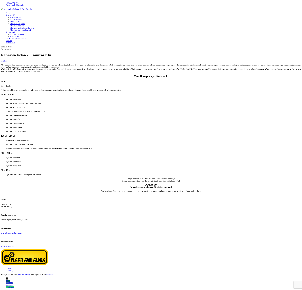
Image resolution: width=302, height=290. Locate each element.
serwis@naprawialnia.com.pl (12, 233)
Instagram (9, 285)
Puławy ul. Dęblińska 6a (15, 5)
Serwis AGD (10, 15)
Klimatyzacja (10, 32)
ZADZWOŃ (10, 43)
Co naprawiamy (16, 17)
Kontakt (9, 41)
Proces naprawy (16, 19)
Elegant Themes (24, 274)
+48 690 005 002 (12, 3)
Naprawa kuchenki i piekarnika (22, 28)
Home (8, 13)
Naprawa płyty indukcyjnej (20, 30)
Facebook (9, 283)
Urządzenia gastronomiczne (16, 39)
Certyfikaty (14, 36)
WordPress (50, 274)
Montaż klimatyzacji (17, 34)
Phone (8, 281)
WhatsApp (10, 287)
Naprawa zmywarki (17, 24)
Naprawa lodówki (17, 26)
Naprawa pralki (16, 22)
